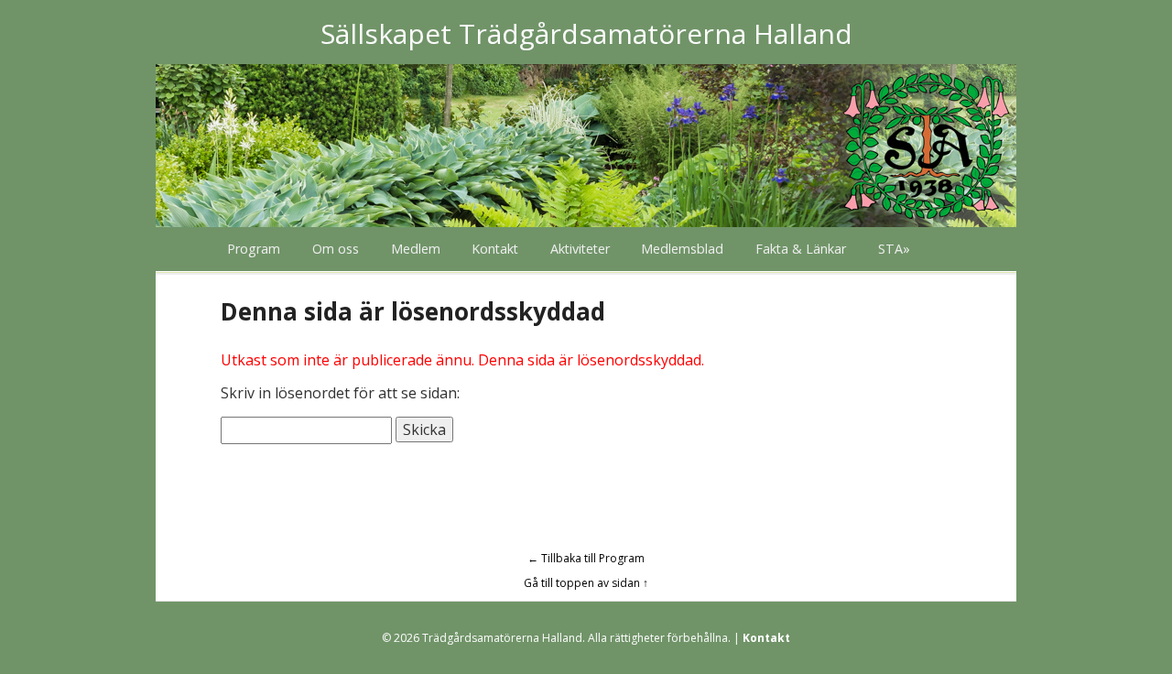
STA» (894, 248)
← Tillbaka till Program (586, 558)
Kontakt (495, 248)
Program (253, 248)
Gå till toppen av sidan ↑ (586, 583)
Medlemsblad (682, 248)
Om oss (335, 248)
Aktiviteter (580, 248)
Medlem (415, 248)
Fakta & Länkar (800, 248)
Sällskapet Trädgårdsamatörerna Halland (586, 33)
